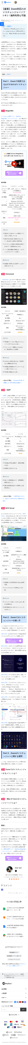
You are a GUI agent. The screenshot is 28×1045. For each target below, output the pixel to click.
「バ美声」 (4, 395)
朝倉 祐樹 (18, 868)
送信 (23, 1009)
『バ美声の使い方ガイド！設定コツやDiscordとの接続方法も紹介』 (14, 498)
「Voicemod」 (5, 279)
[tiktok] (23, 1002)
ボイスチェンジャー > (14, 974)
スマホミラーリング (14, 959)
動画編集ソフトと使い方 (14, 956)
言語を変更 (14, 1014)
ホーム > (6, 974)
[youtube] (20, 1002)
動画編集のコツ (14, 952)
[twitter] (18, 1002)
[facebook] (15, 1002)
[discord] (25, 1002)
